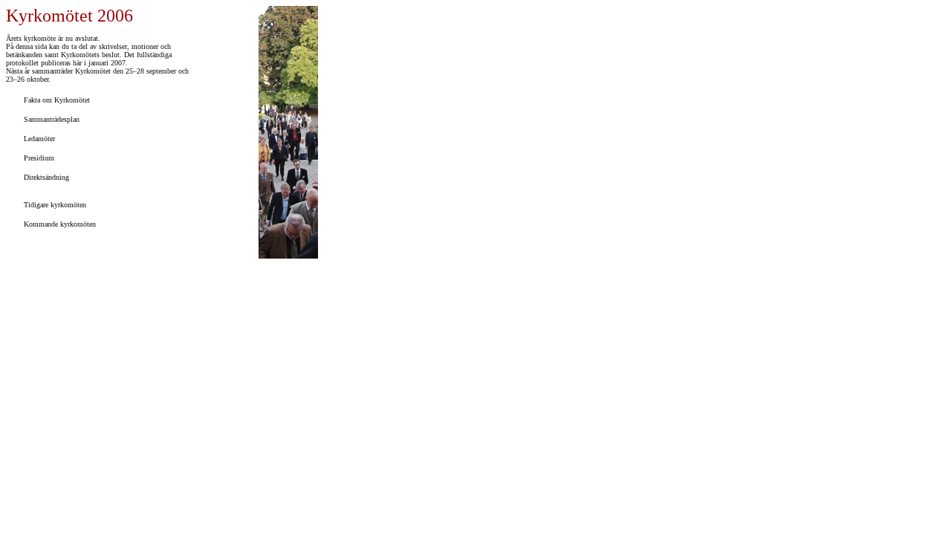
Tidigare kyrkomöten (54, 205)
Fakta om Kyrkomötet (56, 100)
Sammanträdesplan (50, 119)
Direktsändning (45, 177)
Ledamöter (38, 138)
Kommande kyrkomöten (59, 224)
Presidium (38, 158)
